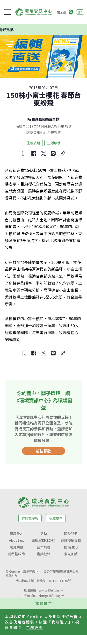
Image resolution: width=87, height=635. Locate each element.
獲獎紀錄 (43, 553)
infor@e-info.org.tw (51, 595)
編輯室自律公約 (43, 540)
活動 (43, 533)
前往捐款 (43, 451)
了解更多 (34, 627)
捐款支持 (56, 518)
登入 (80, 12)
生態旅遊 (33, 142)
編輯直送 (52, 119)
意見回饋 (71, 553)
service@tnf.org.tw (51, 590)
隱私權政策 (16, 553)
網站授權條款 (71, 540)
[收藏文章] (24, 153)
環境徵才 (16, 533)
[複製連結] (62, 153)
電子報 (61, 12)
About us (16, 540)
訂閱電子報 (30, 518)
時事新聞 (35, 119)
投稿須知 (71, 547)
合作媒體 (43, 547)
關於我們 (71, 533)
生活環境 (54, 142)
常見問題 (16, 547)
